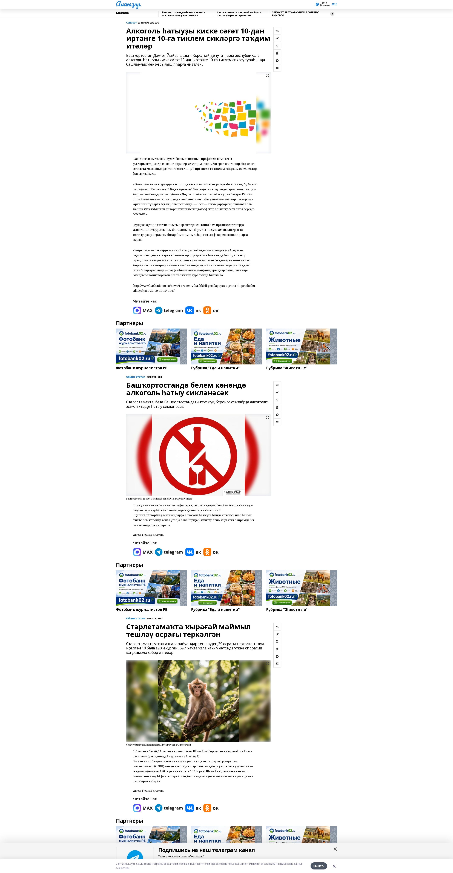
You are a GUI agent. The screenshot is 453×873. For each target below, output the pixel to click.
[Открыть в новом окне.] (143, 310)
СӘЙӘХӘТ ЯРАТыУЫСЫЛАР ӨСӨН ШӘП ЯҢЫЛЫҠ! (295, 14)
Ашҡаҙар (128, 4)
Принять (318, 866)
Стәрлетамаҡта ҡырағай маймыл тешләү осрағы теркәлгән (239, 14)
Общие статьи (135, 376)
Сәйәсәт (131, 22)
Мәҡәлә (122, 13)
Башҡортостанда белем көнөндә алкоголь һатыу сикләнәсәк (183, 14)
